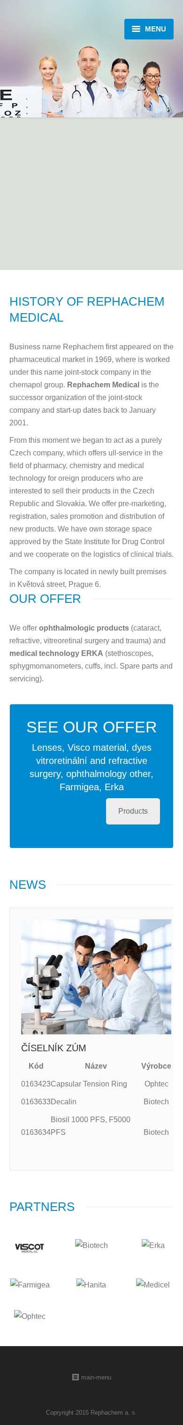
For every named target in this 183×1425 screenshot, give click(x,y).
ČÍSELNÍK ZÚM (53, 1048)
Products (133, 811)
